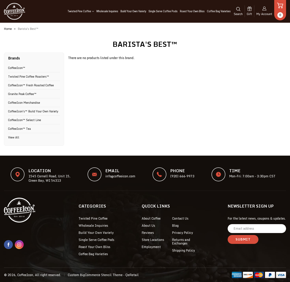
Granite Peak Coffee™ (22, 94)
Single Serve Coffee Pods (163, 11)
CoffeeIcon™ (16, 68)
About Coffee (151, 218)
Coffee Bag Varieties (219, 11)
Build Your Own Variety (133, 11)
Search (238, 14)
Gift (249, 14)
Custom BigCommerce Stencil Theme (95, 274)
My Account (264, 14)
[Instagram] (19, 244)
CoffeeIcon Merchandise (24, 102)
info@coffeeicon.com (120, 176)
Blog (175, 225)
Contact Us (180, 218)
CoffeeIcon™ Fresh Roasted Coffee (31, 85)
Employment (151, 246)
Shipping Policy (183, 250)
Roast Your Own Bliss (192, 11)
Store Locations (153, 239)
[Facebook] (8, 244)
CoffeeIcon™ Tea (19, 128)
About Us (148, 225)
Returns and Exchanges (181, 241)
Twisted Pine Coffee (79, 11)
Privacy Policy (182, 232)
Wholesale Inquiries (107, 11)
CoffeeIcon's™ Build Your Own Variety (33, 111)
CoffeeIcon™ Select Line (24, 120)
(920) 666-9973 (182, 176)
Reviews (148, 232)
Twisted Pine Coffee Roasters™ (28, 76)
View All (13, 137)
